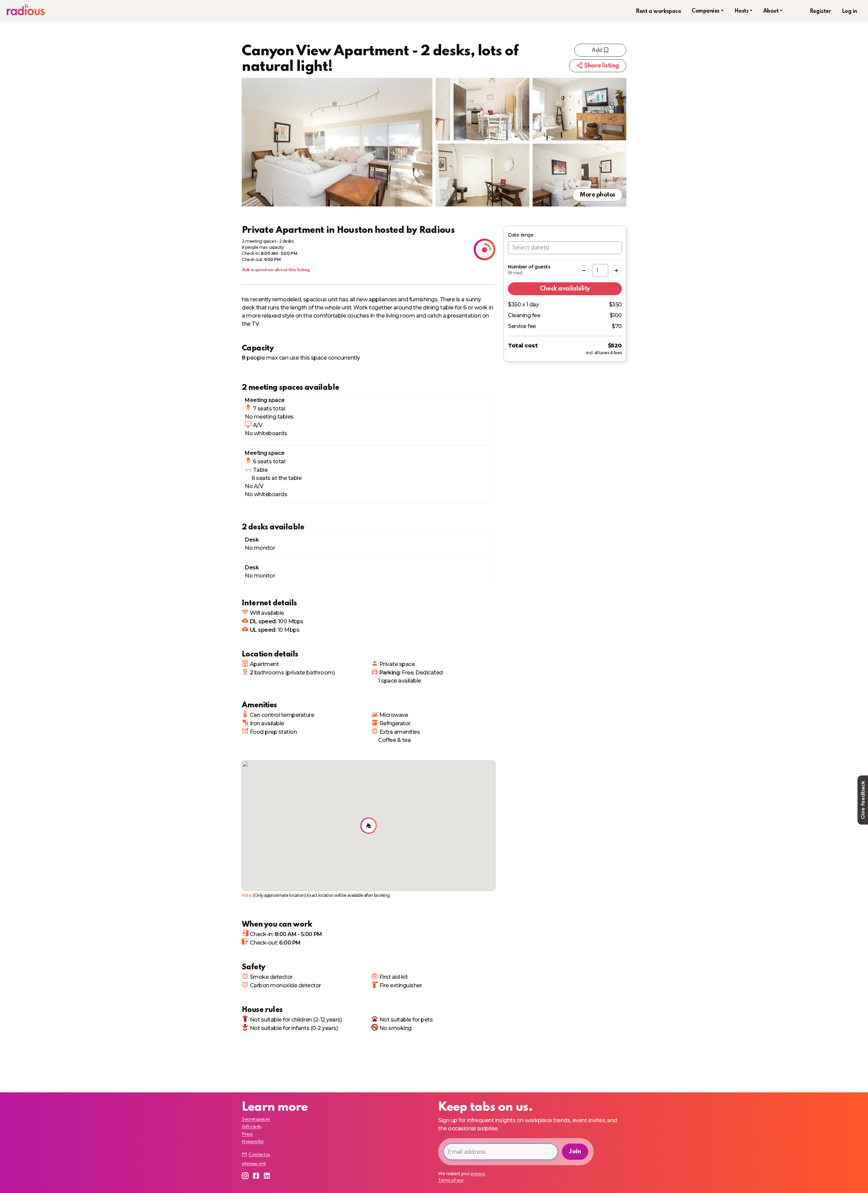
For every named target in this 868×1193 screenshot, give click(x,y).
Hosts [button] (741, 11)
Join (575, 1152)
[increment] (616, 270)
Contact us (259, 1154)
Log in (849, 11)
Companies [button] (705, 11)
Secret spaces (256, 1119)
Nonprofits (252, 1141)
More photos (597, 195)
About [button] (771, 11)
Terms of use (450, 1180)
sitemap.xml (254, 1163)
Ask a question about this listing (276, 270)
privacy (478, 1174)
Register (820, 11)
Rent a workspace (658, 11)
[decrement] (583, 270)
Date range (520, 235)
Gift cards (251, 1127)
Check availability (565, 289)
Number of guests (529, 269)
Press (247, 1134)
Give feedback (863, 800)
